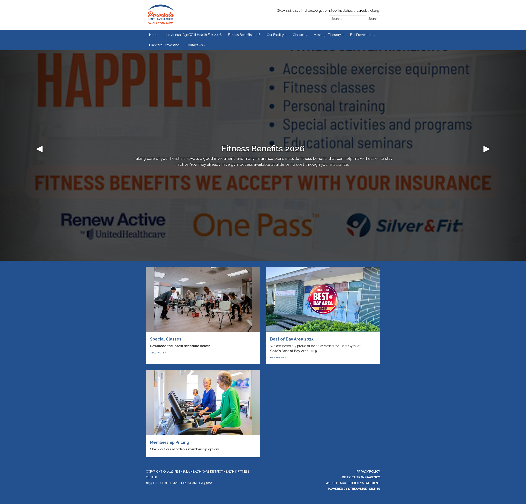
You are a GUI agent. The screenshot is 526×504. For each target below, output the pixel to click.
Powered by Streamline (347, 488)
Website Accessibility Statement (353, 483)
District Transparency (361, 477)
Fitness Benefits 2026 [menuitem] (244, 35)
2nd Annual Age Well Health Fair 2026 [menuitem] (193, 35)
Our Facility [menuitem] (275, 35)
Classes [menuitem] (299, 35)
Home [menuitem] (153, 35)
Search (372, 18)
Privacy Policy (368, 471)
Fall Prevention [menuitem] (361, 35)
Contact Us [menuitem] (194, 45)
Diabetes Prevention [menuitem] (164, 45)
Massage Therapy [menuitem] (327, 35)
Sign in (374, 488)
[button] (39, 155)
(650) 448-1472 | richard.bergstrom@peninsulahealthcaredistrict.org (328, 11)
